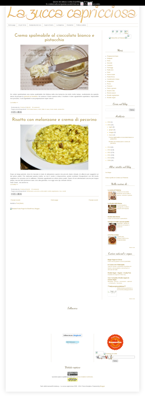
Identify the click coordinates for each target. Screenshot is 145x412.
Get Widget (108, 172)
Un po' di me (22, 25)
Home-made (111, 74)
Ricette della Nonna (114, 217)
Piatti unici (110, 70)
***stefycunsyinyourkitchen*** (117, 286)
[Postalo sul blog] (14, 112)
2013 (109, 150)
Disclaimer (70, 25)
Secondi (109, 63)
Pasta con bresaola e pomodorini (117, 218)
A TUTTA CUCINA (113, 235)
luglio (111, 127)
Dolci (108, 72)
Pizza (109, 84)
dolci (39, 109)
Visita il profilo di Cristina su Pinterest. (116, 177)
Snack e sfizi (111, 91)
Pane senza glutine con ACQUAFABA (119, 261)
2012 (109, 152)
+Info (90, 4)
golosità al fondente (31, 96)
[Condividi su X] (16, 112)
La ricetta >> (14, 102)
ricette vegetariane (53, 191)
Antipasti (109, 58)
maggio (111, 132)
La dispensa (60, 25)
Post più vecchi (93, 200)
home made (53, 109)
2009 (109, 160)
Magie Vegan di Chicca (115, 260)
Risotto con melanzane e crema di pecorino (54, 120)
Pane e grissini (111, 88)
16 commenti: (36, 107)
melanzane (30, 191)
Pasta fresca (111, 77)
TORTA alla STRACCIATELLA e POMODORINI (123, 238)
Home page (11, 25)
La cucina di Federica (114, 190)
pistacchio (61, 109)
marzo (111, 135)
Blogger (102, 386)
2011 (109, 155)
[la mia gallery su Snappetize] (115, 350)
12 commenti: (35, 189)
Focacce (109, 86)
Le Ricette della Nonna (115, 203)
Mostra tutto (132, 247)
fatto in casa (45, 109)
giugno (111, 130)
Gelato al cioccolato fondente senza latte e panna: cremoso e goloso (124, 193)
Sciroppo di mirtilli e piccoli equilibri (118, 222)
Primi (108, 61)
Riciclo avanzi (111, 93)
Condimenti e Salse (113, 79)
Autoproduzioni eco (35, 25)
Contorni (109, 65)
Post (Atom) (19, 203)
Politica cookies (81, 25)
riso (60, 191)
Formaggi (110, 67)
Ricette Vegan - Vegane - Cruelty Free (119, 273)
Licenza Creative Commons (84, 377)
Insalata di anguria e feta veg (117, 274)
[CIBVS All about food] (104, 357)
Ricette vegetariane (113, 95)
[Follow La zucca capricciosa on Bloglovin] (72, 336)
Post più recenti (15, 200)
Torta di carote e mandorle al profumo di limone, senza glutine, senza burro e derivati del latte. (119, 268)
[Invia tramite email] (12, 112)
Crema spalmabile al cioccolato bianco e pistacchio (54, 37)
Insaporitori (110, 81)
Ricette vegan (111, 97)
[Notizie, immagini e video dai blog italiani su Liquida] (100, 353)
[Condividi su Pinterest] (21, 112)
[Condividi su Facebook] (18, 112)
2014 (109, 147)
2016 (109, 122)
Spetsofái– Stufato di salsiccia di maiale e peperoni (123, 225)
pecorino (37, 191)
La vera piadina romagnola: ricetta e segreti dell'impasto (123, 206)
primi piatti (43, 191)
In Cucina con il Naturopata (116, 264)
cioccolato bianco (32, 109)
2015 (109, 125)
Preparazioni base (112, 56)
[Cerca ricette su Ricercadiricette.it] (110, 353)
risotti (64, 191)
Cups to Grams (48, 25)
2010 (109, 158)
